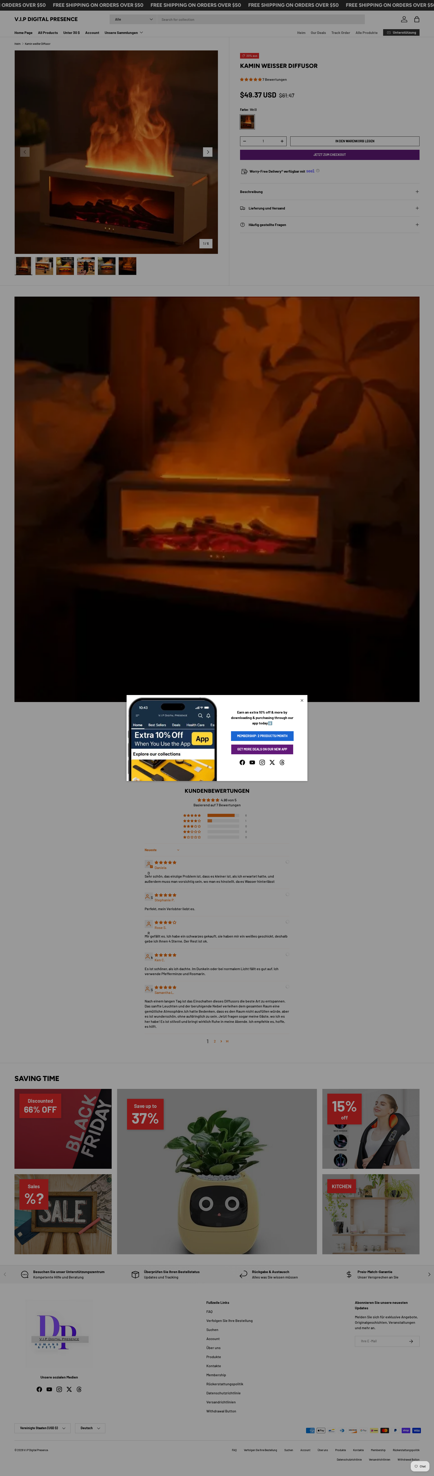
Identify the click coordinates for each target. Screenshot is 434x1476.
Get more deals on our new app (262, 749)
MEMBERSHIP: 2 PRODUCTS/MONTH (262, 736)
